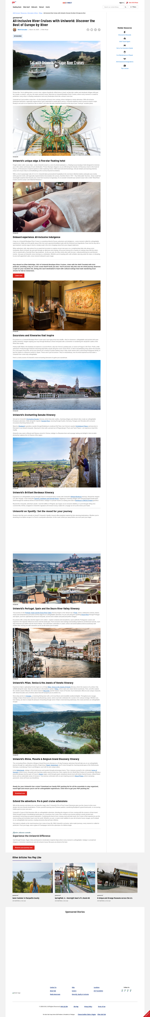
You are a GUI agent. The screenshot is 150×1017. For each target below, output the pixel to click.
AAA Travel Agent (124, 41)
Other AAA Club (101, 1014)
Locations (96, 987)
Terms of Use (101, 1006)
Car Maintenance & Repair (124, 55)
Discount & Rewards (124, 35)
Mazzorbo (46, 691)
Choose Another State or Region (87, 1014)
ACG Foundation (98, 991)
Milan (56, 689)
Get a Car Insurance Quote (124, 48)
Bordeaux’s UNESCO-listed (84, 500)
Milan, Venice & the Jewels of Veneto (59, 687)
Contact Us (53, 987)
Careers (74, 991)
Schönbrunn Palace (82, 426)
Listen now (18, 275)
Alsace (41, 774)
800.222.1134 (64, 1006)
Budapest (22, 426)
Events (48, 7)
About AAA (53, 991)
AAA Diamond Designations (124, 61)
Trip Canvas (124, 68)
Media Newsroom (55, 994)
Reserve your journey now (23, 847)
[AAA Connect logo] (67, 3)
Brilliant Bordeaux (76, 496)
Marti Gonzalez (23, 29)
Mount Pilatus (79, 776)
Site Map (76, 1006)
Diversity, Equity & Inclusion (80, 994)
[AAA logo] (14, 2)
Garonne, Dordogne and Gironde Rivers (46, 498)
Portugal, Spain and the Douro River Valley (38, 612)
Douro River (85, 614)
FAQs (73, 987)
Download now (20, 793)
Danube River (45, 421)
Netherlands (20, 770)
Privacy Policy (88, 1006)
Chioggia (28, 696)
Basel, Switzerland (52, 765)
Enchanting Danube (33, 419)
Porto (75, 612)
